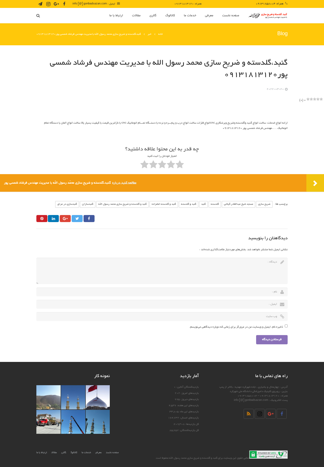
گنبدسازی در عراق (67, 204)
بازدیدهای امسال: (189, 418)
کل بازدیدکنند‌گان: (189, 430)
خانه (160, 34)
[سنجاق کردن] (41, 218)
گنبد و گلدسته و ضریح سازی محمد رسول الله (122, 204)
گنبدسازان (87, 204)
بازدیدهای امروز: (189, 393)
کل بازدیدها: (192, 424)
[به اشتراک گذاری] (89, 218)
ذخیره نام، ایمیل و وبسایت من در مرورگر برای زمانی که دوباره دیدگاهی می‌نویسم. (236, 327)
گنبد (203, 204)
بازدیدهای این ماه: (189, 411)
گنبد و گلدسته (188, 204)
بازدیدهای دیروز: (189, 399)
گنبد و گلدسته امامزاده (164, 204)
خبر (149, 34)
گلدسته (215, 204)
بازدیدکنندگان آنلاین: (187, 387)
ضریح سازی (264, 204)
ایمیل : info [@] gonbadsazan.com (94, 3)
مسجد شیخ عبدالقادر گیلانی (238, 204)
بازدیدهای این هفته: (187, 405)
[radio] (180, 165)
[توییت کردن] (77, 218)
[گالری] (98, 397)
